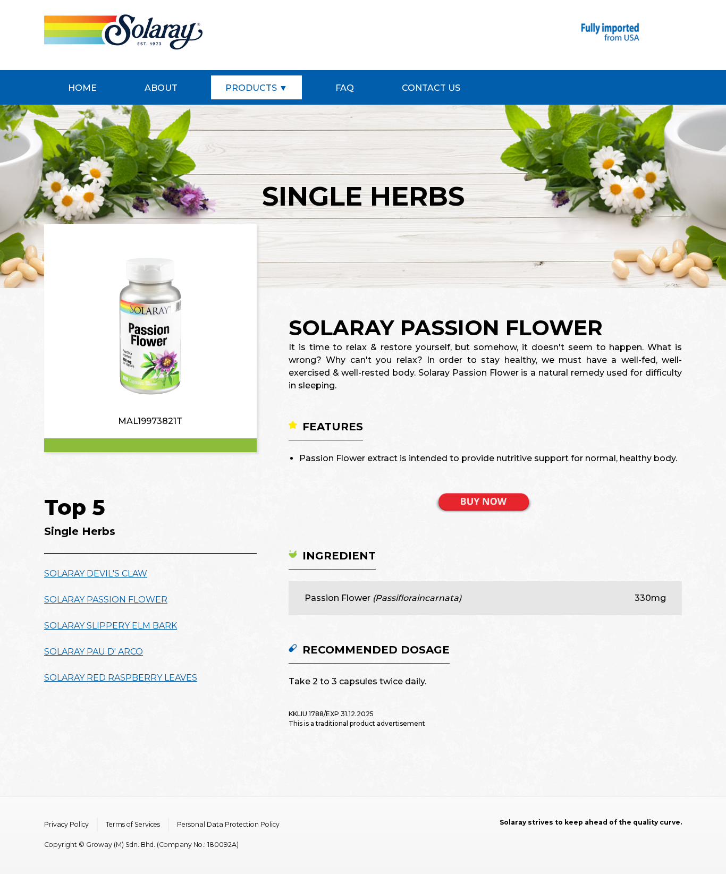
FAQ (344, 88)
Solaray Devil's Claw (95, 573)
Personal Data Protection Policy (228, 824)
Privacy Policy (66, 824)
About (161, 88)
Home (82, 88)
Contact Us (431, 88)
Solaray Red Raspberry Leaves (120, 678)
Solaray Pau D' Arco (93, 652)
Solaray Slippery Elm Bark (110, 626)
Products (251, 88)
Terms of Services (133, 824)
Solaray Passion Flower (105, 600)
